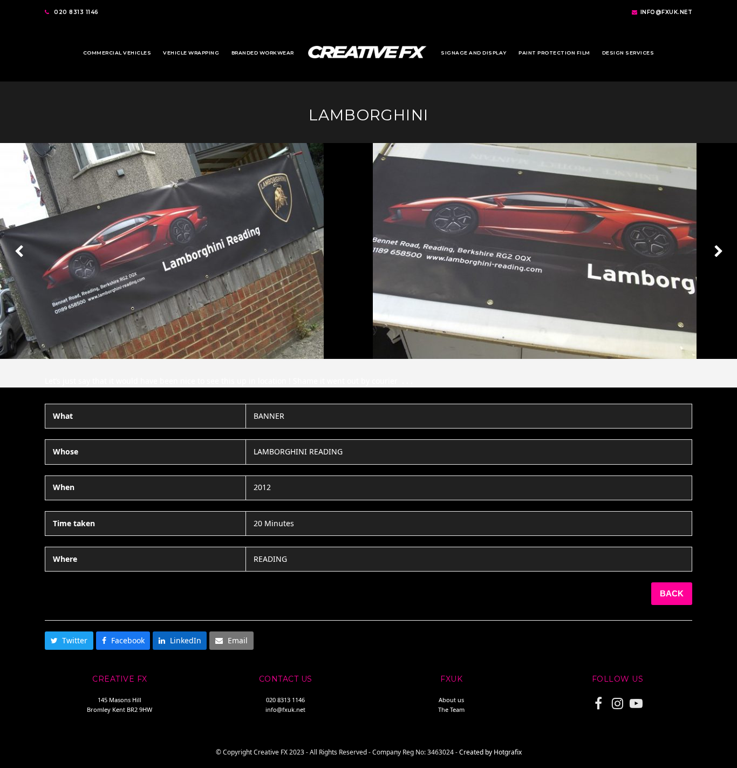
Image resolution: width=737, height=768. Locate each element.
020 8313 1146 (76, 12)
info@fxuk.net (666, 12)
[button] (69, 640)
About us (451, 700)
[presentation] (19, 251)
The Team (451, 709)
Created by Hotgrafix (490, 752)
